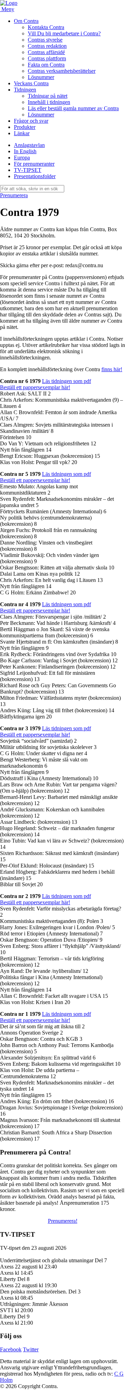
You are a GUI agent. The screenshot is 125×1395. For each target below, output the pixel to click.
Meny (7, 9)
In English (25, 151)
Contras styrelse (45, 40)
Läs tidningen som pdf (66, 381)
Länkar (22, 133)
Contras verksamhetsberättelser (61, 71)
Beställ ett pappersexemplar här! (35, 387)
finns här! (111, 369)
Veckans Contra (31, 83)
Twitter (31, 1349)
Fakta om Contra (46, 65)
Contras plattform (47, 58)
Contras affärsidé (46, 52)
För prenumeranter (34, 164)
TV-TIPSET (27, 170)
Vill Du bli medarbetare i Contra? (64, 33)
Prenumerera (14, 195)
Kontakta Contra (46, 27)
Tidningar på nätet (47, 96)
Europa (22, 157)
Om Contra (26, 21)
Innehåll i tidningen (49, 102)
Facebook (11, 1349)
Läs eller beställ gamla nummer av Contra (73, 108)
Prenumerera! (62, 1221)
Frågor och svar (31, 121)
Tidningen (25, 90)
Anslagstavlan (29, 145)
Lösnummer (41, 77)
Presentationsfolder (35, 176)
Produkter (24, 127)
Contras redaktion (47, 46)
